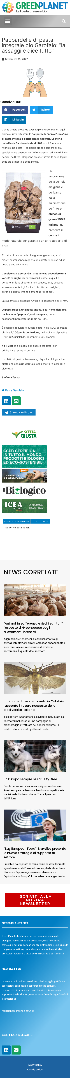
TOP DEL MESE (40, 521)
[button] (8, 21)
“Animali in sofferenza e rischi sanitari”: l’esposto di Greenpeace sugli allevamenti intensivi (33, 627)
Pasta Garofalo (14, 390)
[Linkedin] (6, 400)
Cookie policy (35, 1069)
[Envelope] (16, 400)
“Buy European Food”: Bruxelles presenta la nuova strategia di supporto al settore (35, 852)
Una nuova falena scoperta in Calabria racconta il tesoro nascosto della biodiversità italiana (34, 705)
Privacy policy (34, 1064)
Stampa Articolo (21, 412)
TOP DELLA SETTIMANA (17, 521)
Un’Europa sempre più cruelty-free (30, 779)
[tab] (17, 521)
